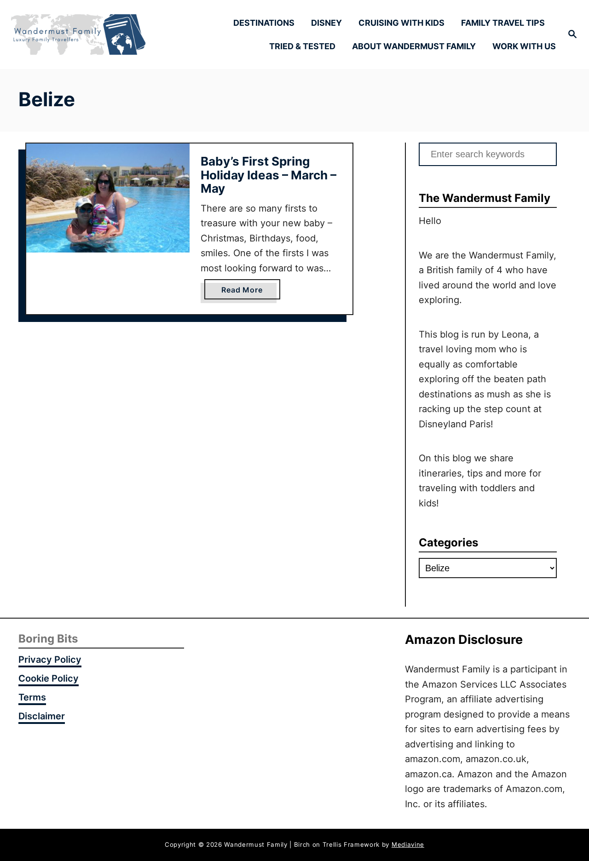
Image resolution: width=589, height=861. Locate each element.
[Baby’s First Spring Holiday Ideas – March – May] (108, 198)
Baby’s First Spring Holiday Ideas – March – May (268, 174)
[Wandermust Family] (78, 34)
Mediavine (408, 844)
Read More (245, 292)
